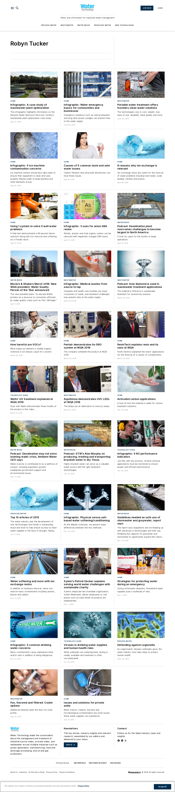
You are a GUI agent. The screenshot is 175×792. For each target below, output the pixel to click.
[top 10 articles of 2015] (34, 497)
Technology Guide (19, 395)
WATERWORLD (80, 763)
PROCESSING (115, 763)
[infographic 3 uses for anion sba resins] (87, 206)
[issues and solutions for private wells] (87, 682)
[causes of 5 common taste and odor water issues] (87, 145)
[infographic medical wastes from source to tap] (87, 264)
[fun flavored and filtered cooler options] (34, 682)
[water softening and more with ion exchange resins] (34, 561)
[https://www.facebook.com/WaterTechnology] (118, 740)
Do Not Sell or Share (37, 772)
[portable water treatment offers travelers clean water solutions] (141, 85)
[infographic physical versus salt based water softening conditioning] (87, 497)
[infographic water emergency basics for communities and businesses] (87, 85)
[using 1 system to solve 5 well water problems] (34, 206)
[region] (87, 786)
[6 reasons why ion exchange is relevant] (141, 145)
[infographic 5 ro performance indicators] (141, 433)
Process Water (48, 25)
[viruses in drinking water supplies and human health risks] (87, 625)
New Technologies (124, 25)
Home (12, 101)
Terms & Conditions (67, 772)
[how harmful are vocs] (34, 324)
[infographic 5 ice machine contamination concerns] (34, 145)
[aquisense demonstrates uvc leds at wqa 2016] (87, 379)
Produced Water (102, 25)
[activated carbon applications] (141, 379)
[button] (12, 8)
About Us (14, 772)
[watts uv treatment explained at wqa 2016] (34, 379)
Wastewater (67, 25)
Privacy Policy (52, 772)
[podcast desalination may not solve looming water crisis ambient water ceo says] (34, 433)
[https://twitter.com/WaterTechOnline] (125, 740)
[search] (17, 8)
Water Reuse (83, 25)
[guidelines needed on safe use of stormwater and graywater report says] (141, 497)
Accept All (162, 787)
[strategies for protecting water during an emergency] (141, 561)
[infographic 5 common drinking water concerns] (34, 625)
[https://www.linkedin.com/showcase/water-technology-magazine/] (122, 740)
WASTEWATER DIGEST (98, 763)
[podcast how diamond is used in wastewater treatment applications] (141, 264)
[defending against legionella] (141, 625)
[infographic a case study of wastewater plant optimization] (34, 85)
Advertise (23, 772)
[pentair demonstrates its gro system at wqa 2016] (87, 324)
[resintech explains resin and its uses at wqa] (141, 324)
